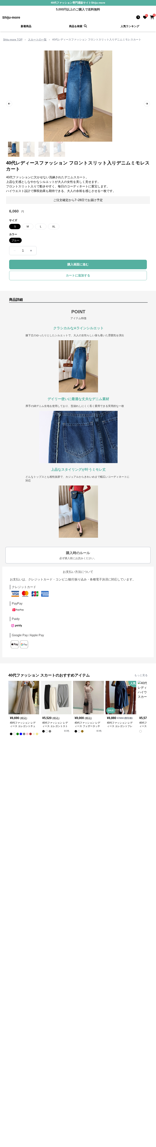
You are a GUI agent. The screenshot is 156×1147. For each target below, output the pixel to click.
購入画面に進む (78, 264)
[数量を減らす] (14, 250)
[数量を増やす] (31, 250)
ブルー (15, 240)
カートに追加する (78, 275)
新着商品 (26, 26)
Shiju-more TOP (12, 39)
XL (53, 226)
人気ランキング (130, 26)
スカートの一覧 (37, 39)
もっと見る (141, 675)
